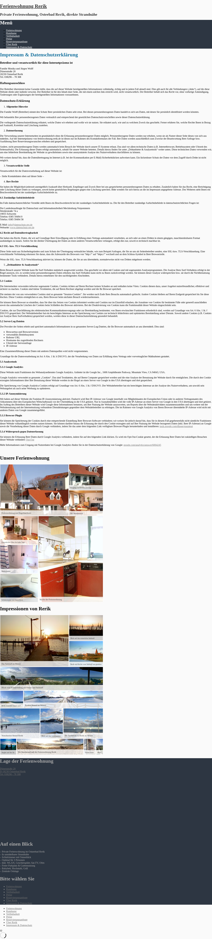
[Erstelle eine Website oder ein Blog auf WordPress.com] (1, 930)
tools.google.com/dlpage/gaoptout (176, 426)
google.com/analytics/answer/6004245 (142, 445)
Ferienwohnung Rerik (23, 6)
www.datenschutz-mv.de (22, 227)
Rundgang (11, 33)
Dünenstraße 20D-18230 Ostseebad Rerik (13, 770)
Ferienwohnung (14, 30)
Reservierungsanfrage (16, 41)
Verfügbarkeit (13, 36)
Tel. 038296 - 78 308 (10, 774)
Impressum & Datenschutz (19, 47)
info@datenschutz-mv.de (20, 224)
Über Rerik (11, 44)
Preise (9, 38)
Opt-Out (30, 439)
